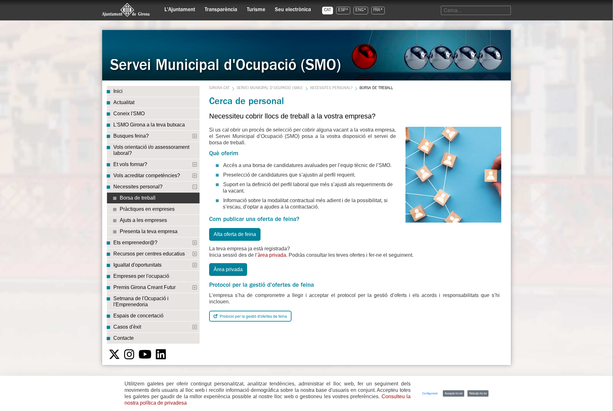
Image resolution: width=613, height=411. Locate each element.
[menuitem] (179, 8)
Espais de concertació (138, 315)
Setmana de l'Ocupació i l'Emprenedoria (141, 301)
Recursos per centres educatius (149, 253)
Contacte (123, 338)
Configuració (430, 393)
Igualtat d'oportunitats (137, 265)
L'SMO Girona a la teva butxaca (149, 124)
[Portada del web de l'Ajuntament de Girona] (126, 10)
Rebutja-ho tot (478, 393)
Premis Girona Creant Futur (144, 287)
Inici (118, 91)
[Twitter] (114, 354)
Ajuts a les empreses (143, 220)
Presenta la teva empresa (149, 231)
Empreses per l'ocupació (141, 276)
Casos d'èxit (127, 327)
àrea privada (272, 255)
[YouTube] (145, 354)
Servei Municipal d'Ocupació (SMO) (270, 88)
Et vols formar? (130, 164)
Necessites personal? (138, 186)
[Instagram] (129, 354)
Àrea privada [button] (228, 269)
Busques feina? (131, 136)
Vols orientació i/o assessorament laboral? (151, 150)
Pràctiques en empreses (147, 209)
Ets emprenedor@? (135, 242)
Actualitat (123, 102)
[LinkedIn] (161, 354)
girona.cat (219, 88)
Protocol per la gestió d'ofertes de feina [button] (253, 316)
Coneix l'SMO (129, 113)
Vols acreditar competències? (146, 175)
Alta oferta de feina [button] (235, 234)
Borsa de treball (137, 198)
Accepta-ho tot (453, 393)
